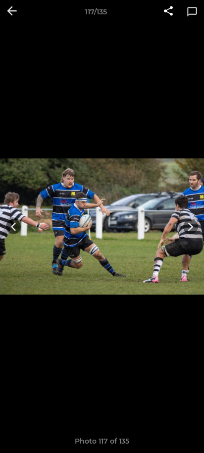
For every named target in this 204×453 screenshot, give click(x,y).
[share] (168, 12)
